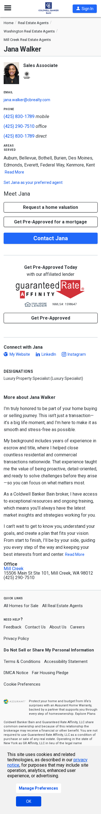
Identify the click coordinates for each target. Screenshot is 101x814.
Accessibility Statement (66, 661)
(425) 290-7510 (19, 126)
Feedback (12, 627)
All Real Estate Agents (62, 605)
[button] (85, 8)
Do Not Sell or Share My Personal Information (49, 650)
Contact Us (35, 627)
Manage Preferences (38, 788)
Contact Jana (50, 238)
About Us (57, 627)
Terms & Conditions (22, 661)
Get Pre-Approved (50, 318)
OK (28, 801)
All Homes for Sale (21, 605)
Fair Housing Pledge (50, 672)
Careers (77, 627)
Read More (14, 172)
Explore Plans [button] (85, 714)
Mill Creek (14, 568)
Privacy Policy (16, 638)
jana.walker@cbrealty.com (27, 100)
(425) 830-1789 (19, 116)
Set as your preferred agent (33, 182)
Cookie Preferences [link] (22, 684)
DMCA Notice (16, 672)
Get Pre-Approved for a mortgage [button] (50, 222)
